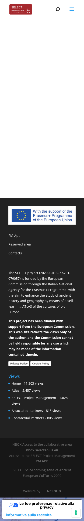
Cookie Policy (40, 363)
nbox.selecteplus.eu (42, 450)
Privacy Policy (19, 363)
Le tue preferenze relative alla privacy (46, 505)
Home (16, 383)
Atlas (15, 390)
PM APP (42, 461)
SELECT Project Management (34, 397)
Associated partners (27, 410)
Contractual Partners (28, 418)
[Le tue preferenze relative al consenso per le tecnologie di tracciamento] (75, 512)
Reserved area (19, 244)
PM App (14, 235)
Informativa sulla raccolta (29, 515)
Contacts (15, 253)
